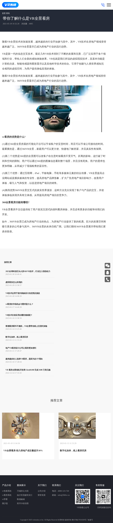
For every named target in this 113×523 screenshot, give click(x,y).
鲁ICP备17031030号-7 (80, 520)
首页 (4, 13)
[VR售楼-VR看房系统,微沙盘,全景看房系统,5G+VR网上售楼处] (10, 5)
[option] (28, 436)
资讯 (8, 13)
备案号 (90, 520)
